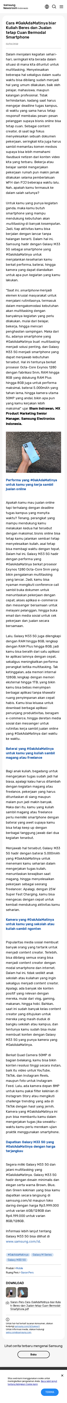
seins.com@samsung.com (18, 1332)
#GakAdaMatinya (18, 1254)
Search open (54, 6)
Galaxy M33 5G (17, 1259)
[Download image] (11, 1292)
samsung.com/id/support (26, 1326)
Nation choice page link (47, 6)
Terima (49, 1392)
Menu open (61, 6)
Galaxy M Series (42, 1254)
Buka (33, 1354)
